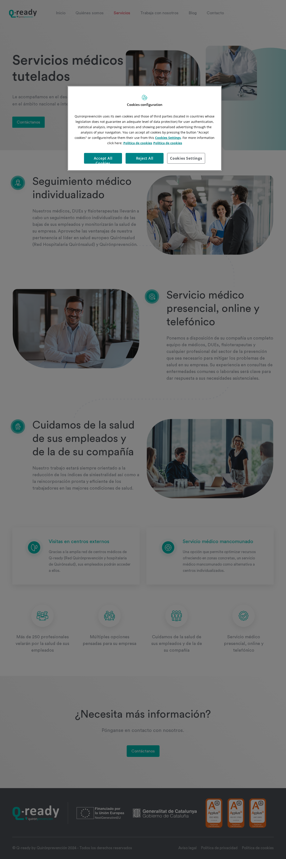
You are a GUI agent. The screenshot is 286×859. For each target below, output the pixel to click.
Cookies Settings (186, 158)
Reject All (144, 158)
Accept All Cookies (103, 160)
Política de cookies (137, 143)
